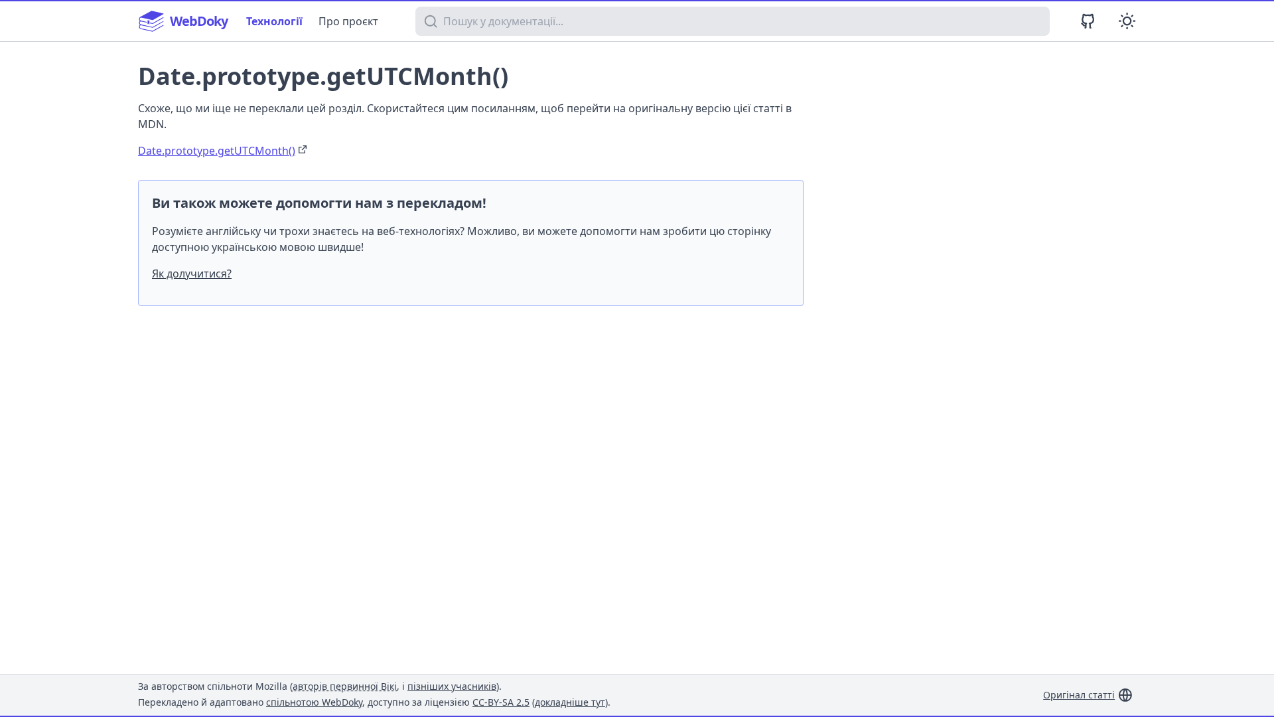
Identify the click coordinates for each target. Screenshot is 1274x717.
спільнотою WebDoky (314, 702)
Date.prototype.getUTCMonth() (216, 150)
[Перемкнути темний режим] (1127, 21)
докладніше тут (570, 702)
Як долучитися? (192, 273)
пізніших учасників (451, 686)
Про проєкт (348, 21)
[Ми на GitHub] (1088, 21)
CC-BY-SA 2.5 (501, 702)
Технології (274, 21)
